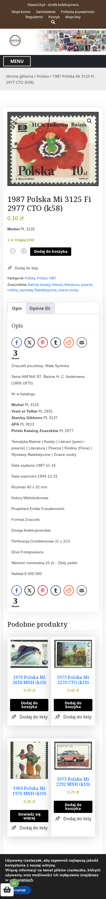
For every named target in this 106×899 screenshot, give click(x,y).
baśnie (33, 284)
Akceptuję (18, 890)
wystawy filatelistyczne (38, 289)
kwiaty (45, 284)
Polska (43, 76)
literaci (57, 284)
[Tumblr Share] (56, 342)
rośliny (12, 289)
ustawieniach (21, 880)
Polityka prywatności (78, 11)
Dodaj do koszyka (50, 251)
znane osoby (68, 289)
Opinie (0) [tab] (39, 308)
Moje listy (73, 16)
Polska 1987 (46, 278)
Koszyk (54, 16)
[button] (89, 121)
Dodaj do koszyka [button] (29, 704)
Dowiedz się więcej (29, 816)
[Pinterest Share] (43, 342)
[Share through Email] (82, 342)
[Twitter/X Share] (29, 342)
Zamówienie (45, 11)
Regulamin (34, 16)
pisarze (86, 284)
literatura (71, 284)
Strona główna (19, 76)
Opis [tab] (17, 308)
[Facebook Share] (16, 342)
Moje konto (21, 11)
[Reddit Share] (69, 342)
